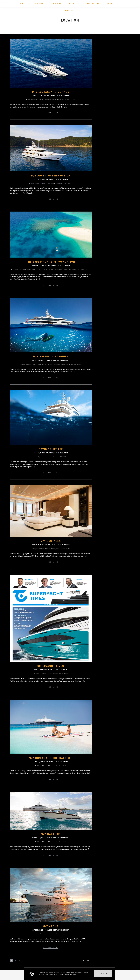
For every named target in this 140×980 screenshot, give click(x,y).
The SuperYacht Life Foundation (50, 261)
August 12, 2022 (38, 95)
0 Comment (65, 95)
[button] (103, 973)
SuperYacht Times (50, 666)
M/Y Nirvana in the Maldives (51, 758)
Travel (54, 99)
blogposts (15, 269)
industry (39, 269)
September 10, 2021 (38, 265)
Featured (22, 269)
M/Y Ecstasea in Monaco (50, 91)
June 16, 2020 (38, 453)
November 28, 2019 (38, 545)
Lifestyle (45, 269)
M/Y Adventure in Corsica (50, 175)
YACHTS (73, 99)
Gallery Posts (36, 364)
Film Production (32, 99)
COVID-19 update (51, 449)
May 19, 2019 (38, 670)
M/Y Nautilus (51, 834)
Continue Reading (50, 113)
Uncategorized (67, 269)
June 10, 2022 (38, 179)
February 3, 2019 (38, 838)
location (40, 99)
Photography (48, 99)
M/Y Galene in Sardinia (50, 356)
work (67, 99)
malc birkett (51, 95)
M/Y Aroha (51, 926)
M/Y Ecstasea (51, 541)
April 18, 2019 (38, 762)
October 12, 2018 (38, 930)
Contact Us (67, 11)
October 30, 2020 (38, 360)
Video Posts (61, 99)
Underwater (59, 183)
